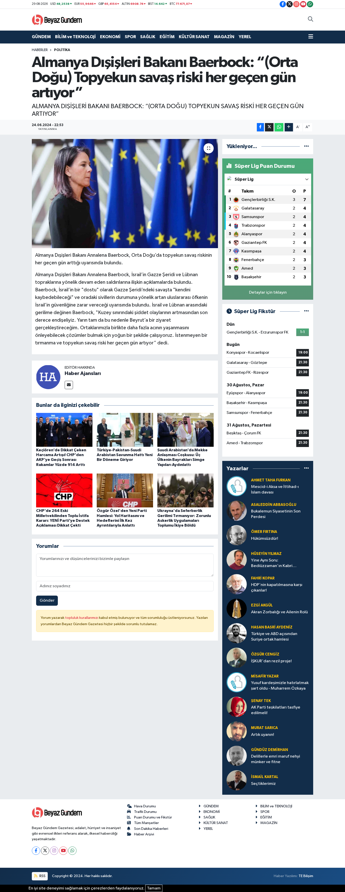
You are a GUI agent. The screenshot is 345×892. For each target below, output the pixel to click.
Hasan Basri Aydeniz (271, 627)
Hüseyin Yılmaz (266, 554)
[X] (45, 851)
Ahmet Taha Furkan (270, 480)
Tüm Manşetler (146, 823)
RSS (42, 876)
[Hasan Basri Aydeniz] (237, 633)
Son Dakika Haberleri (151, 829)
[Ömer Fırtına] (237, 535)
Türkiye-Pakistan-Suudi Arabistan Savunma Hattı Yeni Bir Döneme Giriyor (125, 455)
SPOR (130, 37)
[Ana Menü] (310, 37)
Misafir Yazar (265, 676)
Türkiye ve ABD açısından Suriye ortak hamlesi (274, 636)
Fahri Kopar (263, 578)
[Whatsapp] (72, 851)
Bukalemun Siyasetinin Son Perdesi (276, 514)
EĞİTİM (167, 37)
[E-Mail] (69, 385)
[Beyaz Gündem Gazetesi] (57, 19)
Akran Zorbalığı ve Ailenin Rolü (279, 612)
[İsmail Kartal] (237, 780)
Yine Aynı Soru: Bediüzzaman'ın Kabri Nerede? (271, 563)
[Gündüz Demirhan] (237, 756)
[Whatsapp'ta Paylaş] (279, 127)
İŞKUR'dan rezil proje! (271, 661)
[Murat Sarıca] (237, 731)
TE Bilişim (306, 876)
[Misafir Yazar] (237, 682)
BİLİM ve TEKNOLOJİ (75, 37)
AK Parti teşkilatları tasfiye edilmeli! (275, 710)
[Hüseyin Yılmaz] (237, 559)
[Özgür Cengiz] (237, 657)
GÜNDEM (41, 37)
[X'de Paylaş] (269, 127)
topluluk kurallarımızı (82, 618)
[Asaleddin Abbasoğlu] (237, 510)
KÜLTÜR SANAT (194, 37)
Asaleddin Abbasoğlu (273, 505)
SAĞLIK (147, 37)
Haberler (40, 50)
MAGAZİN (224, 37)
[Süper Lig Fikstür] (306, 311)
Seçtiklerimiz (263, 784)
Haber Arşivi (144, 834)
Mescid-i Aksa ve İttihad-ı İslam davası (275, 489)
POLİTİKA (62, 50)
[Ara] (310, 19)
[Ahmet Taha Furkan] (237, 486)
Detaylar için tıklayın (268, 292)
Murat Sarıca (264, 728)
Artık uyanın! (262, 735)
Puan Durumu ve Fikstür (153, 817)
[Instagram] (54, 851)
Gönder (47, 600)
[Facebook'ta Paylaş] (260, 127)
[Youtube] (63, 851)
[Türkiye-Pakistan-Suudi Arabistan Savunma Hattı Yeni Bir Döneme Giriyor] (125, 430)
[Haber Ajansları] (48, 377)
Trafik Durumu (145, 812)
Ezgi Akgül (262, 605)
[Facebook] (36, 851)
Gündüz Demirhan (269, 750)
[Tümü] (306, 146)
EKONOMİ (110, 37)
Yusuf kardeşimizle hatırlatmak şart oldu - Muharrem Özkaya (280, 685)
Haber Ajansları (83, 373)
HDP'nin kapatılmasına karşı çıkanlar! (276, 587)
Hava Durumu (145, 806)
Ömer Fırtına (264, 532)
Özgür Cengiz (265, 654)
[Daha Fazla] (289, 127)
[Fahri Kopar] (237, 584)
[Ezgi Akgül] (237, 608)
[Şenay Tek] (237, 707)
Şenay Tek (261, 701)
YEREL (245, 37)
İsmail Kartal (264, 777)
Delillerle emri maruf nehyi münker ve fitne (275, 759)
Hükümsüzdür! (264, 538)
